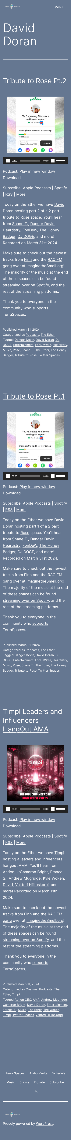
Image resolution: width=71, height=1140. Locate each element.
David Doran (45, 340)
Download (12, 177)
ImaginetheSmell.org (45, 266)
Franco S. (9, 1010)
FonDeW (30, 230)
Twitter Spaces (49, 355)
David (8, 884)
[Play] (8, 160)
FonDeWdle (43, 345)
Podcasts (32, 334)
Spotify (60, 188)
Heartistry (11, 230)
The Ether (48, 334)
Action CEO (23, 999)
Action (8, 872)
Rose (24, 217)
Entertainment (23, 345)
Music (7, 350)
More (21, 194)
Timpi (59, 852)
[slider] (61, 160)
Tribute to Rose (26, 355)
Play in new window (37, 171)
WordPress (44, 1124)
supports (40, 308)
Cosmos (31, 989)
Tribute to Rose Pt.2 (34, 81)
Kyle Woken (53, 878)
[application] (35, 160)
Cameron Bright (14, 1005)
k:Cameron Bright (32, 872)
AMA (36, 999)
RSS (9, 194)
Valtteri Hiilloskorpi (32, 884)
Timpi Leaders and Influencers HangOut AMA (32, 720)
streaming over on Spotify (26, 285)
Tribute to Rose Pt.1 (34, 396)
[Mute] (53, 160)
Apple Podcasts (37, 188)
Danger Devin (42, 223)
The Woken (51, 1010)
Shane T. (20, 223)
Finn (28, 259)
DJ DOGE (26, 236)
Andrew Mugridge (25, 878)
